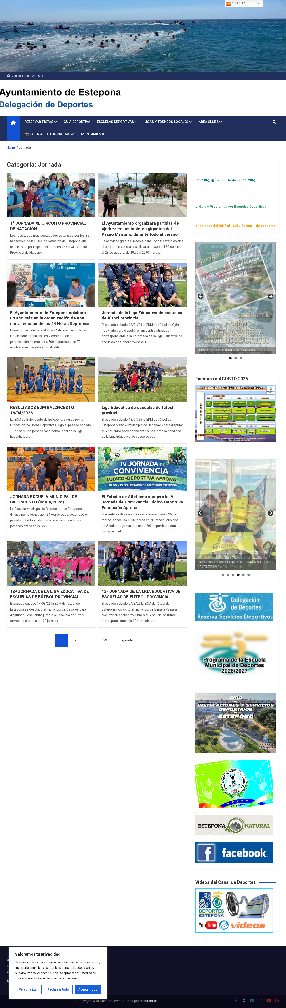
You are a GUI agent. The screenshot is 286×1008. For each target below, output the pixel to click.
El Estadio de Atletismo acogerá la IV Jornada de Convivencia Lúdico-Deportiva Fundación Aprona (142, 502)
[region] (58, 973)
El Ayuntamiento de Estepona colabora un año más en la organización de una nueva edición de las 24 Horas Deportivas (50, 318)
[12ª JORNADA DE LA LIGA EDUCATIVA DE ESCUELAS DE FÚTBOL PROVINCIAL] (142, 563)
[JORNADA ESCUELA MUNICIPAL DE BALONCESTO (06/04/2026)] (51, 469)
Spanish (238, 3)
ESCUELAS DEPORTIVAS (115, 122)
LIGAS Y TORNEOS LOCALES (166, 122)
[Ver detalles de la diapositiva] (235, 298)
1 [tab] (230, 358)
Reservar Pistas (39, 122)
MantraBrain (149, 1001)
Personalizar (28, 989)
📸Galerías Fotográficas (47, 134)
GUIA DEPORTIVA (77, 122)
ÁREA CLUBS (209, 122)
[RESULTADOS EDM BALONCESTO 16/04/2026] (51, 379)
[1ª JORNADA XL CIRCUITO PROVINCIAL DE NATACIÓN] (51, 195)
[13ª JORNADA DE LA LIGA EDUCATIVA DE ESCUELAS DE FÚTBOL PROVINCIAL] (51, 563)
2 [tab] (235, 358)
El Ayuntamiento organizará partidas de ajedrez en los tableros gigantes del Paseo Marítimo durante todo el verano (140, 229)
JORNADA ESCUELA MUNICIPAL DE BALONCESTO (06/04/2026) (43, 499)
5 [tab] (243, 575)
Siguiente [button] (270, 296)
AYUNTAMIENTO (93, 134)
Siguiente (126, 640)
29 (105, 640)
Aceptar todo (87, 989)
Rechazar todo (58, 989)
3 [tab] (241, 358)
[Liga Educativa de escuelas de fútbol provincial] (142, 379)
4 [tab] (238, 575)
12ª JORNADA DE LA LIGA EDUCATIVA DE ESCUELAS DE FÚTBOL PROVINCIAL (141, 594)
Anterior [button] (201, 296)
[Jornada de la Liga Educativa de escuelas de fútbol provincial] (142, 285)
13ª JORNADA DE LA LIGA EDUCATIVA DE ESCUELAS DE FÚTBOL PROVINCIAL (49, 594)
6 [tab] (248, 575)
